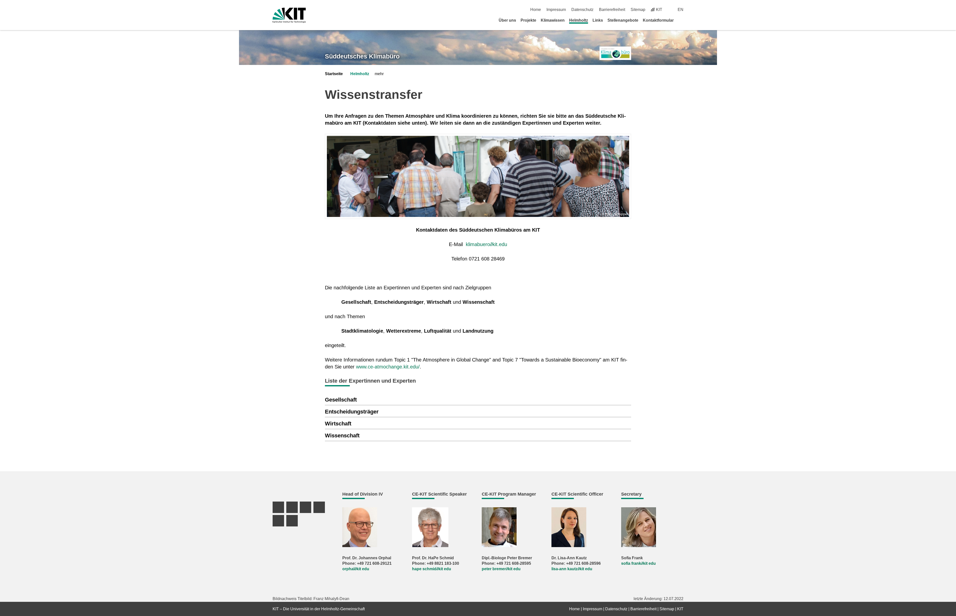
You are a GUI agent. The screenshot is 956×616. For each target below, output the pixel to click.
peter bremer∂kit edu (501, 569)
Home (535, 9)
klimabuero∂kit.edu (486, 244)
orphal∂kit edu (355, 569)
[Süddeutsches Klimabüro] (615, 53)
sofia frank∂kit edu (638, 563)
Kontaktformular (658, 20)
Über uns (507, 20)
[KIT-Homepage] (289, 15)
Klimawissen (553, 20)
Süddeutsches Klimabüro (362, 56)
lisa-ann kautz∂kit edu (571, 569)
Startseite (334, 74)
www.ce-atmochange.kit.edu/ (388, 366)
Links (598, 20)
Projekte (528, 20)
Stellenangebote (622, 20)
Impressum (556, 9)
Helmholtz (578, 20)
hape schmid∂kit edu (431, 569)
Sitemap (638, 9)
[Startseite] (681, 20)
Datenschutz (582, 9)
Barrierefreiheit (612, 9)
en (680, 9)
